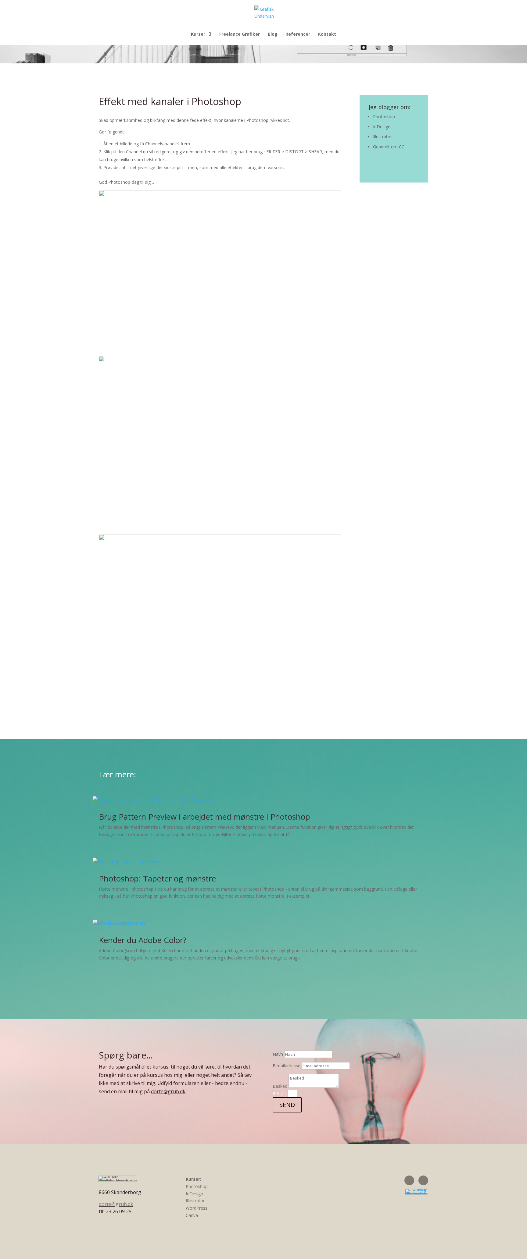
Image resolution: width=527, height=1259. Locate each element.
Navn (278, 1054)
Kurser (198, 34)
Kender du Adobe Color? (142, 939)
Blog (273, 34)
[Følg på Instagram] (423, 1180)
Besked (280, 1086)
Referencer (297, 34)
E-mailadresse (286, 1066)
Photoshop (384, 116)
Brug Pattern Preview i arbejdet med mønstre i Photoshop (204, 816)
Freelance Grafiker (239, 34)
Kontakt (327, 34)
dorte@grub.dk (168, 1091)
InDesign (381, 126)
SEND (287, 1105)
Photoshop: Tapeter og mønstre (157, 878)
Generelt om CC (388, 147)
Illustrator (382, 137)
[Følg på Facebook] (409, 1180)
